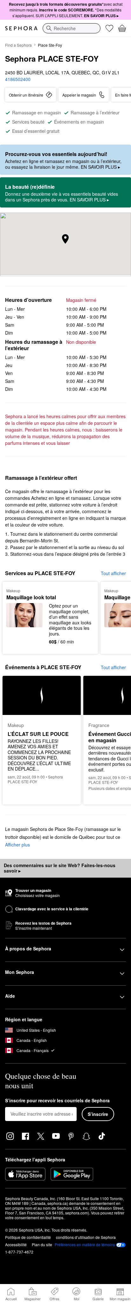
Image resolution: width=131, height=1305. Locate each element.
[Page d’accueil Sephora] (21, 28)
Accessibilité (16, 1244)
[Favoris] (109, 28)
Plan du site (42, 1244)
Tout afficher (113, 573)
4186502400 (18, 79)
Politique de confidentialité (28, 1237)
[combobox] (71, 28)
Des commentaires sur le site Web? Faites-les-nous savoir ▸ (59, 868)
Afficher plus (17, 844)
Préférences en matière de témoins (85, 1244)
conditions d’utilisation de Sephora (86, 1237)
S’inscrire (98, 1114)
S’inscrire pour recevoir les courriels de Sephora (57, 1101)
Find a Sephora (18, 45)
